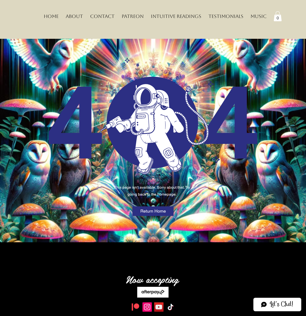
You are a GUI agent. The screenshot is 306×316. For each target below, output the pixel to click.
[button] (277, 16)
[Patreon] (135, 307)
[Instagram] (147, 307)
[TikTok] (170, 307)
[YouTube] (159, 307)
